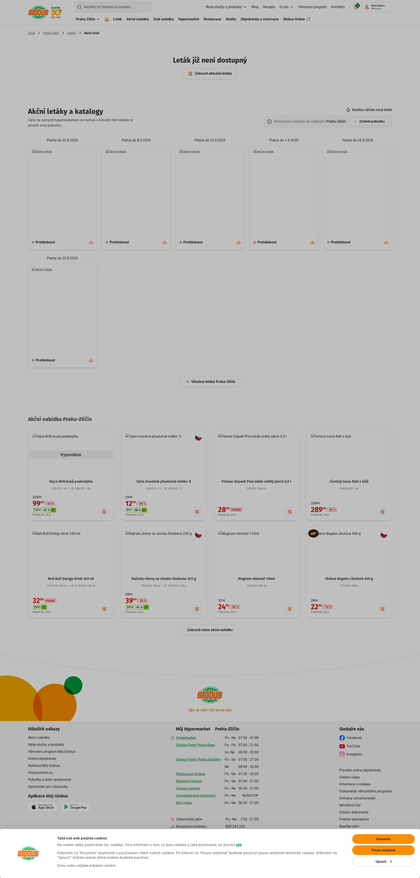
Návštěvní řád (349, 805)
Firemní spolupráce (354, 819)
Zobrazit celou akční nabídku (210, 630)
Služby (231, 19)
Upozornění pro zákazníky (48, 787)
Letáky (71, 33)
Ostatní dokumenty (354, 812)
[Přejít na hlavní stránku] (38, 12)
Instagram (354, 754)
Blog (255, 7)
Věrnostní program (312, 7)
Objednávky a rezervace (260, 19)
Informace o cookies (355, 784)
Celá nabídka (163, 19)
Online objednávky (42, 759)
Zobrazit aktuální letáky (213, 73)
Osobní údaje (349, 777)
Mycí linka (184, 803)
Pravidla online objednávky (360, 770)
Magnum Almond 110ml (256, 579)
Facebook (354, 738)
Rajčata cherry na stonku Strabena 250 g (163, 579)
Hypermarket (188, 19)
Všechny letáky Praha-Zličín (213, 382)
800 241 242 (235, 826)
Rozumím (383, 839)
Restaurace (212, 19)
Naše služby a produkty (224, 7)
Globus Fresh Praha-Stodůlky (198, 759)
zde (239, 845)
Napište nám (349, 826)
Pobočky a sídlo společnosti (49, 780)
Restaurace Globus (190, 774)
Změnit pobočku (372, 121)
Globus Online (294, 19)
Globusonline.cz (40, 773)
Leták (117, 19)
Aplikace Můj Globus (44, 766)
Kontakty (338, 7)
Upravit (381, 862)
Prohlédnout (45, 242)
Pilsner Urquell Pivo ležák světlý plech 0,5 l (256, 481)
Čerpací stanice (188, 788)
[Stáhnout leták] (91, 242)
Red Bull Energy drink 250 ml (71, 579)
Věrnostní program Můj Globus (51, 752)
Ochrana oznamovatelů (357, 798)
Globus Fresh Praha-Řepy (195, 745)
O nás (284, 7)
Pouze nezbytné (383, 850)
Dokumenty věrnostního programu (365, 791)
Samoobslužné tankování (195, 796)
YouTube (353, 746)
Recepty (269, 7)
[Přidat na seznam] (104, 512)
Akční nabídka (137, 19)
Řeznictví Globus (189, 781)
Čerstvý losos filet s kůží (349, 481)
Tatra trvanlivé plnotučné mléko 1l (163, 481)
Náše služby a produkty (46, 745)
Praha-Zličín (85, 19)
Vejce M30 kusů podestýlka (71, 481)
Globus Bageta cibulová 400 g (349, 579)
